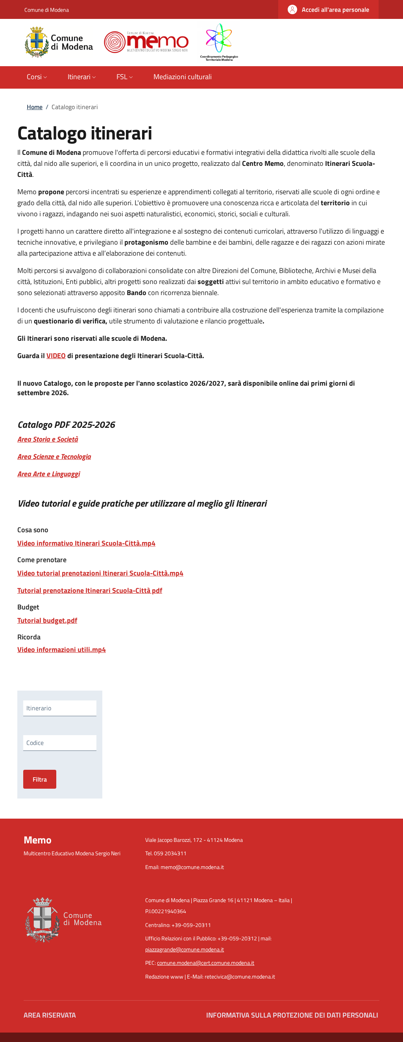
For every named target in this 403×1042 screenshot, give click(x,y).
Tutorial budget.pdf (47, 620)
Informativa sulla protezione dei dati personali (292, 1015)
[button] (328, 9)
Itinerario (38, 708)
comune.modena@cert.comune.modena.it (205, 962)
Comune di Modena (46, 10)
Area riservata (50, 1015)
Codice (35, 742)
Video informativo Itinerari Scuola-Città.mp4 (86, 543)
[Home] (132, 41)
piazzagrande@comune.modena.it (184, 949)
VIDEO (56, 355)
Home (35, 106)
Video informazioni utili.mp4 (61, 649)
